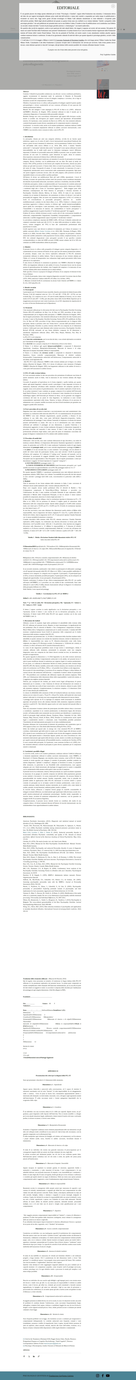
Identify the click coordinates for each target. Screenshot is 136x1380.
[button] (113, 6)
